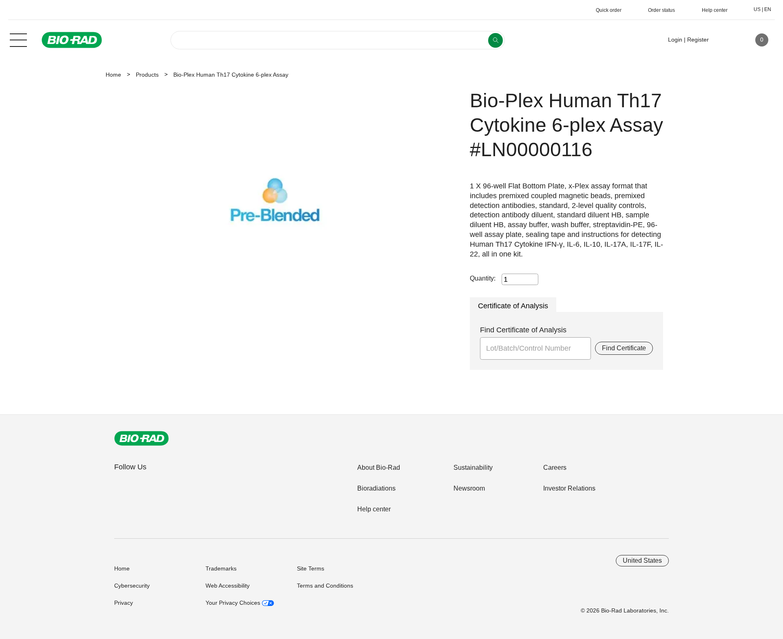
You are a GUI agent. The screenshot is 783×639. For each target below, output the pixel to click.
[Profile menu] (726, 40)
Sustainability (473, 467)
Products (147, 74)
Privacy (123, 602)
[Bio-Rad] (141, 438)
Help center (374, 509)
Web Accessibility (228, 585)
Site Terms (310, 568)
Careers (554, 467)
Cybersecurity (132, 585)
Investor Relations (569, 488)
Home (113, 74)
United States (642, 560)
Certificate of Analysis (513, 306)
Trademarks (221, 568)
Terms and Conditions (325, 585)
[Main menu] (18, 39)
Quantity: (482, 278)
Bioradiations (376, 488)
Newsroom (469, 488)
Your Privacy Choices (234, 602)
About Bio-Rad (378, 467)
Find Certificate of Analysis (523, 330)
